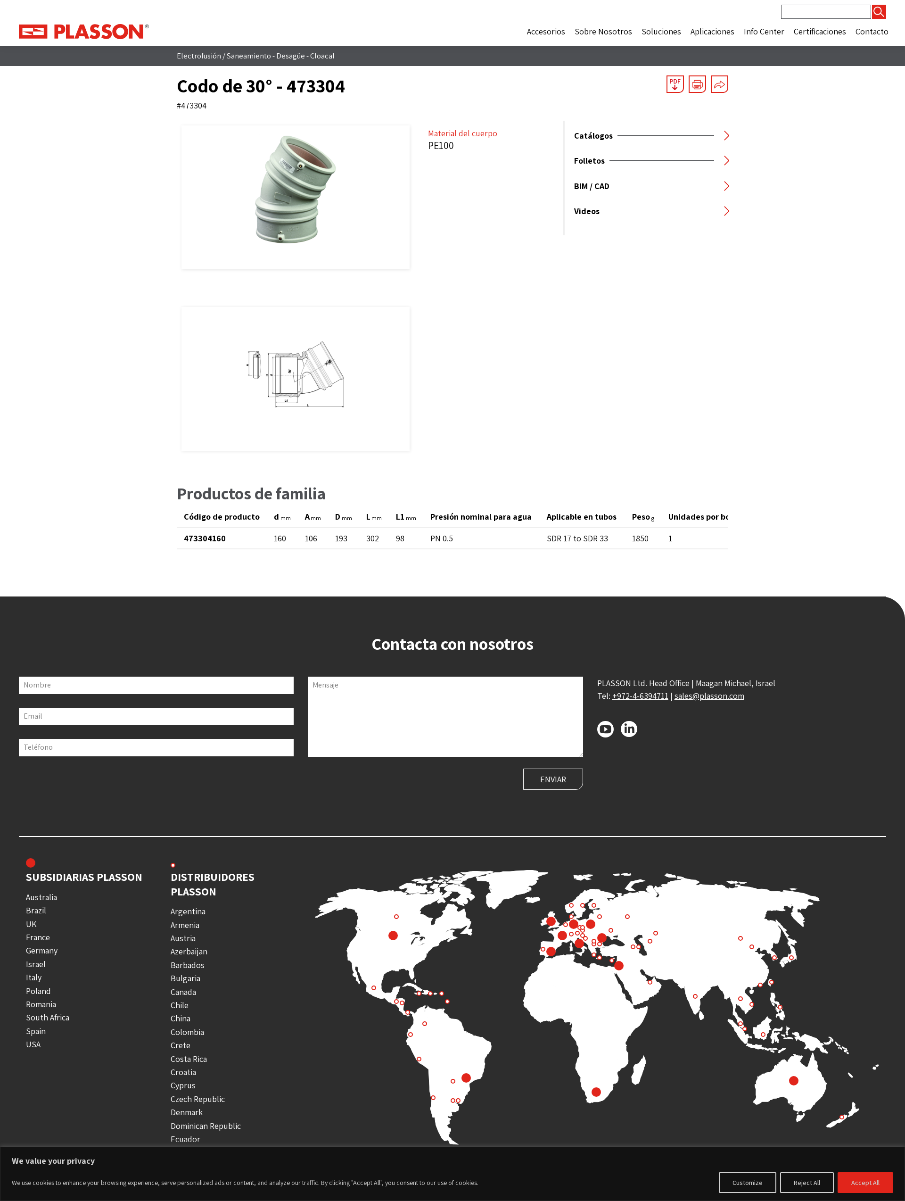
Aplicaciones (712, 31)
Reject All (807, 1182)
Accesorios (546, 31)
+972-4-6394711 (640, 695)
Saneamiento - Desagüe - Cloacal (281, 55)
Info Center (764, 31)
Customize (747, 1182)
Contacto (872, 31)
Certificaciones (820, 31)
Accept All (865, 1182)
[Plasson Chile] (84, 30)
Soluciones (661, 31)
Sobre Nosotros (603, 31)
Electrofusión (199, 55)
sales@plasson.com (709, 695)
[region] (452, 1174)
